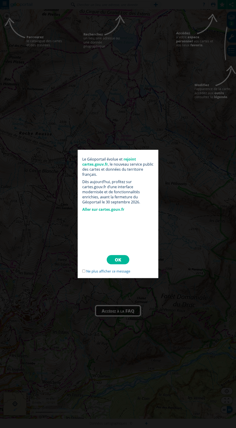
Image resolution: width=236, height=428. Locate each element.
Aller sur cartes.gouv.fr (103, 209)
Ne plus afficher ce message (108, 271)
